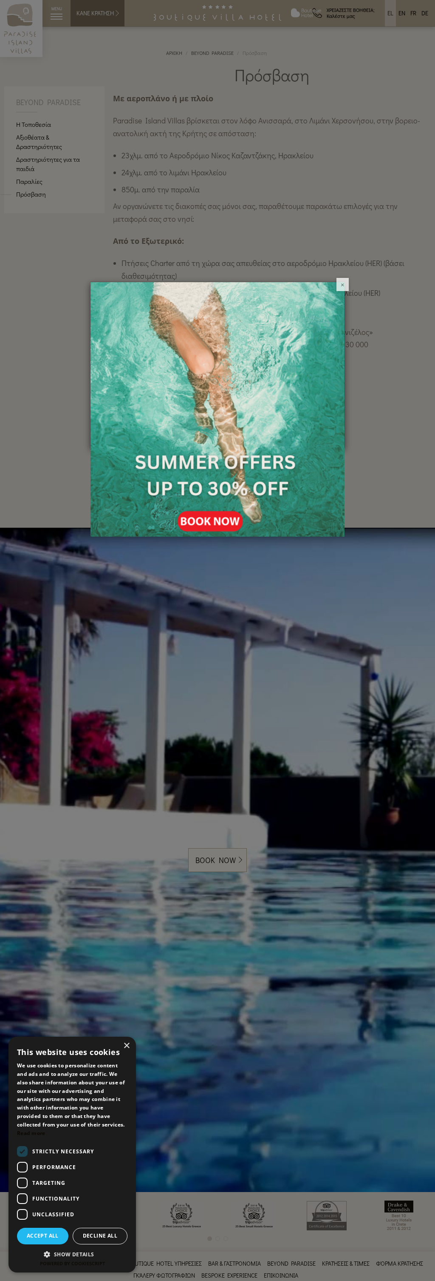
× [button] (126, 1046)
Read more (31, 1133)
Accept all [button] (43, 1235)
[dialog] (72, 1154)
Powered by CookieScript (72, 1263)
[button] (72, 1254)
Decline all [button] (100, 1235)
